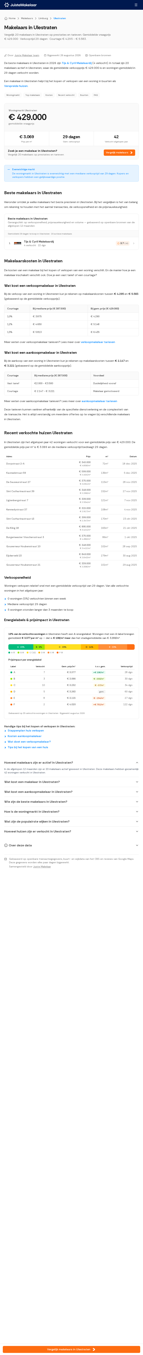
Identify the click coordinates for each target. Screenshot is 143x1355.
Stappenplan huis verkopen (26, 730)
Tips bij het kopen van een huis (28, 747)
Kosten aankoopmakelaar (25, 736)
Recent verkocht (66, 95)
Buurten (84, 95)
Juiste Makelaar (42, 866)
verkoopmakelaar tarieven (98, 342)
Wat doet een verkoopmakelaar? (29, 741)
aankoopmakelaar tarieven (99, 401)
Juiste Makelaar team (26, 55)
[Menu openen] (136, 5)
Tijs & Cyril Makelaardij (77, 63)
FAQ (96, 95)
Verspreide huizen (16, 86)
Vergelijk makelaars (117, 152)
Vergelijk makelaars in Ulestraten (68, 1349)
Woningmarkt (13, 95)
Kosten (49, 95)
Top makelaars (32, 95)
